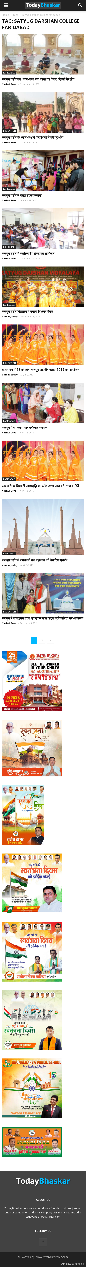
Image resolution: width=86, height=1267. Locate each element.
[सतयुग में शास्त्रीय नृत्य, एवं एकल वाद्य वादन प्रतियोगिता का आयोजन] (43, 593)
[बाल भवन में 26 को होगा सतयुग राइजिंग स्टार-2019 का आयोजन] (43, 344)
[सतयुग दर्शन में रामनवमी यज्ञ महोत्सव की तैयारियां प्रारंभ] (43, 527)
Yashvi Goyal (9, 84)
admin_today (10, 316)
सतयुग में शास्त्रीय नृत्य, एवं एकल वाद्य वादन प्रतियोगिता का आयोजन (42, 618)
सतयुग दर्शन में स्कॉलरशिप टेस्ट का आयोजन (29, 253)
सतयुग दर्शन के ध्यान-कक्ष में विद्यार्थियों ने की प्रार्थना (32, 137)
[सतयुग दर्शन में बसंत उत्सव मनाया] (43, 170)
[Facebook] (43, 1242)
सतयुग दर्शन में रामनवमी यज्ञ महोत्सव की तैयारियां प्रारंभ (34, 560)
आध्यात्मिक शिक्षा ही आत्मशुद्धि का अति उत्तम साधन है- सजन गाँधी (40, 485)
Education (9, 130)
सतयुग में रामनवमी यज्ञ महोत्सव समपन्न (25, 427)
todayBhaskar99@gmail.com (43, 1216)
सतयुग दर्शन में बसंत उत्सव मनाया (22, 195)
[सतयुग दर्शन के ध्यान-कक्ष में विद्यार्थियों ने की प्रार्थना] (43, 112)
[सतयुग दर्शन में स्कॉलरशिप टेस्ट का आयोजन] (43, 228)
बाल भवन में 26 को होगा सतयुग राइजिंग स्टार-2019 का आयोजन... (42, 369)
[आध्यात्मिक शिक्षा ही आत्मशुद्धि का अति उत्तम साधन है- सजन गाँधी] (43, 461)
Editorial (8, 246)
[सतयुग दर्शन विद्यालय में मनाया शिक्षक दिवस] (43, 287)
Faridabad (9, 72)
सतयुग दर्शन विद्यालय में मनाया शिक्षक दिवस (27, 311)
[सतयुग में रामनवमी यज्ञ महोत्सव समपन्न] (43, 403)
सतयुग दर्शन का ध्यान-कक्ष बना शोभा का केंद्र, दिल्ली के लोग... (39, 79)
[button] (80, 5)
